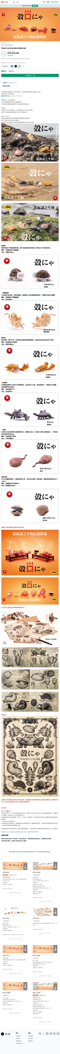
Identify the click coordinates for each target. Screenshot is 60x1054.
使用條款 (18, 1038)
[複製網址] (23, 66)
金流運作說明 (19, 1043)
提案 (17, 2)
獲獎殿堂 (30, 1041)
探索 (14, 2)
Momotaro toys (9, 45)
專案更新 (12, 71)
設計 (8, 43)
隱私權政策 (18, 1041)
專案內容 (3, 71)
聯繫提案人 (5, 66)
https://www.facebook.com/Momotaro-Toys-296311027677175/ (19, 832)
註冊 (48, 2)
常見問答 (18, 1036)
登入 (44, 2)
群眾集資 (3, 43)
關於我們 (30, 1036)
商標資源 (30, 1038)
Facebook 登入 (54, 2)
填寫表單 (40, 851)
